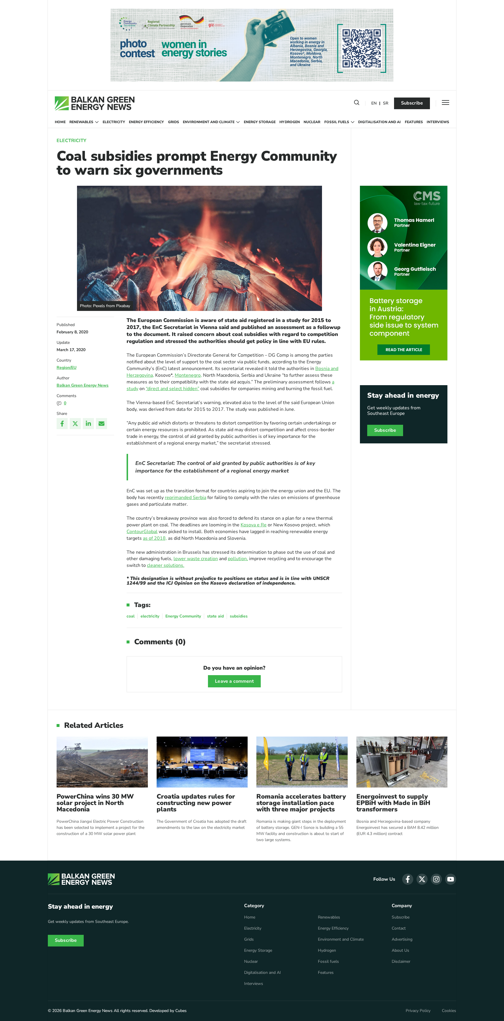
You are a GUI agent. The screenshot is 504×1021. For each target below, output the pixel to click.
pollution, (238, 558)
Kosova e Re (254, 525)
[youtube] (450, 879)
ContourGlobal (142, 531)
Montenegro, (188, 375)
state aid (215, 616)
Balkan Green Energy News (82, 385)
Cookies (449, 1010)
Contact (399, 928)
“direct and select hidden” (172, 388)
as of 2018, (155, 538)
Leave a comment (234, 681)
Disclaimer (401, 961)
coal (130, 616)
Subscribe (412, 103)
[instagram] (436, 879)
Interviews (438, 122)
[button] (356, 103)
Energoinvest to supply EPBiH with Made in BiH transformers (393, 803)
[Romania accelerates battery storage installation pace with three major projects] (302, 762)
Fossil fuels (336, 122)
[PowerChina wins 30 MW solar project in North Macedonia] (102, 762)
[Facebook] (62, 423)
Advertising (402, 939)
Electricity (114, 122)
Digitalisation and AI (379, 122)
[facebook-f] (407, 879)
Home (60, 122)
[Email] (101, 423)
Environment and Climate (209, 122)
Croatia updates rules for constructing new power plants (196, 803)
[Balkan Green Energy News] (94, 103)
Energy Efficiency (146, 122)
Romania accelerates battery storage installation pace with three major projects (301, 803)
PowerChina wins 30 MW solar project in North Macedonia (95, 803)
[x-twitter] (422, 879)
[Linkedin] (88, 423)
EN (374, 103)
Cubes (181, 1010)
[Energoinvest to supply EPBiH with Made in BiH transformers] (402, 762)
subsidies (239, 616)
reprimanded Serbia (185, 497)
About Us (400, 950)
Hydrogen (289, 122)
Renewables (81, 122)
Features (414, 122)
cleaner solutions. (165, 565)
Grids (173, 122)
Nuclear (312, 122)
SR (385, 103)
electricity (150, 616)
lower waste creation (196, 558)
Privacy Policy (418, 1010)
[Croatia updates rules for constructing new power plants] (202, 762)
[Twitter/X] (75, 423)
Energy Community (183, 616)
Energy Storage (260, 122)
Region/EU (66, 367)
